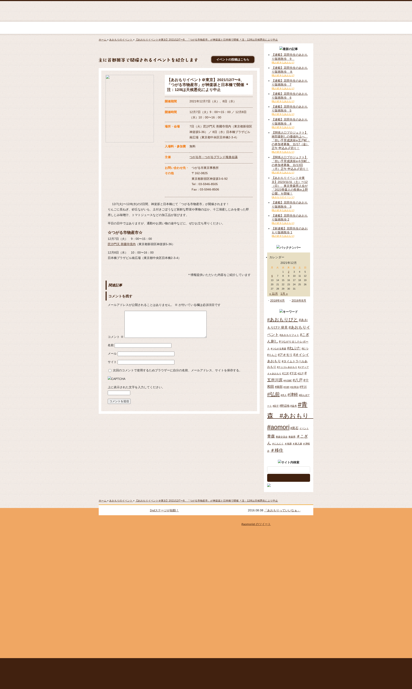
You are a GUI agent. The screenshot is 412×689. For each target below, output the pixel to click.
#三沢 (285, 373)
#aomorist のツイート (256, 524)
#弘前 (273, 394)
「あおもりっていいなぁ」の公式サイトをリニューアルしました (209, 510)
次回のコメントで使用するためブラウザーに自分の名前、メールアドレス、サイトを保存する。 (177, 370)
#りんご (272, 355)
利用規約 (186, 663)
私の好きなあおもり (260, 28)
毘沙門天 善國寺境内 (122, 244)
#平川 (303, 386)
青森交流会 (282, 436)
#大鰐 (286, 387)
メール (112, 353)
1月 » (284, 293)
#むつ (305, 348)
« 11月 (273, 293)
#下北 (293, 373)
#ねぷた (294, 348)
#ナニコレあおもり (287, 367)
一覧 (308, 510)
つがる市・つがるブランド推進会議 (213, 157)
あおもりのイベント (206, 28)
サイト (112, 362)
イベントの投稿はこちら (232, 59)
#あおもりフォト (289, 335)
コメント (116, 336)
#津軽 (293, 394)
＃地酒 (288, 443)
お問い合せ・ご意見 (266, 663)
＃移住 (276, 450)
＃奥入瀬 (297, 443)
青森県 (291, 436)
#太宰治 (294, 387)
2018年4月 (277, 300)
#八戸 (298, 380)
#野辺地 (284, 405)
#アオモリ (285, 355)
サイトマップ (166, 663)
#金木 (293, 405)
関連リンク (291, 663)
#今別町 (287, 380)
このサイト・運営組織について (134, 663)
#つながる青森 (278, 348)
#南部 (279, 386)
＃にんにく (278, 443)
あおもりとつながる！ (151, 28)
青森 (271, 436)
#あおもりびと (282, 319)
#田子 (276, 406)
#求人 (284, 395)
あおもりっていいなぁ (205, 12)
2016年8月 (299, 300)
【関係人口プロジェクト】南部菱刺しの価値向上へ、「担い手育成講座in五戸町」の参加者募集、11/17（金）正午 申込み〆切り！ (291, 140)
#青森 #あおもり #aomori (291, 416)
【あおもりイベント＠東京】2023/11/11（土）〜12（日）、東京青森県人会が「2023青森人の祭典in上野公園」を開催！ (290, 185)
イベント (304, 428)
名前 (111, 345)
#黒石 (294, 428)
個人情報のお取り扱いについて (222, 663)
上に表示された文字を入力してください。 (136, 387)
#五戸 (301, 373)
